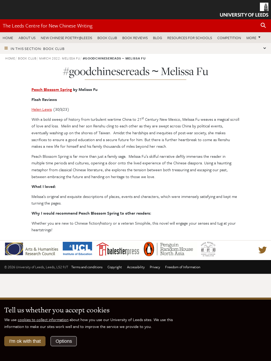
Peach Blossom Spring (51, 89)
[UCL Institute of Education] (79, 248)
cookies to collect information (43, 319)
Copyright (114, 267)
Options (64, 341)
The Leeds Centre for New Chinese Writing (47, 25)
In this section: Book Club (38, 48)
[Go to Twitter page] (262, 250)
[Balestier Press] (120, 248)
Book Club (107, 37)
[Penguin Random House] (172, 248)
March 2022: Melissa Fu (59, 58)
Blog (157, 37)
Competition (229, 37)
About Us (27, 37)
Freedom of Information (182, 267)
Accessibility (136, 267)
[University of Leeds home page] (244, 9)
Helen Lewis (41, 109)
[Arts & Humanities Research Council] (33, 248)
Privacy (155, 267)
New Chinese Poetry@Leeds (66, 37)
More (254, 37)
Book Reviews (135, 37)
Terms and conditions (86, 267)
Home (8, 37)
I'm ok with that (25, 341)
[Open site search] (263, 25)
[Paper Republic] (210, 248)
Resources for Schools (189, 37)
